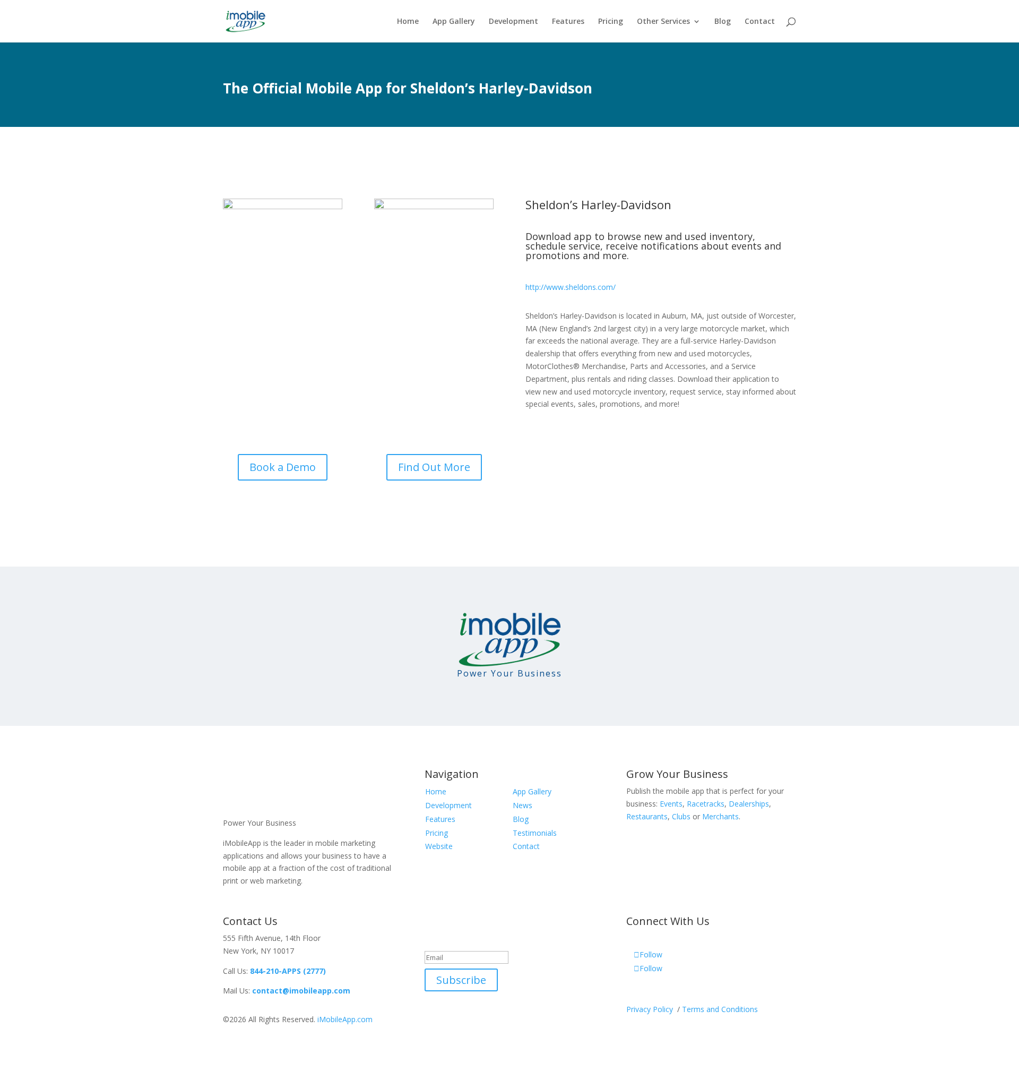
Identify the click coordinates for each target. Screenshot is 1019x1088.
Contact (760, 22)
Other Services (663, 22)
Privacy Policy (650, 1009)
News (522, 805)
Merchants (720, 816)
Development (513, 22)
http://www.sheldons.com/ (570, 287)
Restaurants (647, 816)
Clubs (681, 816)
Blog (722, 22)
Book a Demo (282, 467)
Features (568, 22)
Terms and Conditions (720, 1009)
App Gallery (454, 22)
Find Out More (434, 467)
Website (439, 846)
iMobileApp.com (345, 1019)
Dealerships (749, 804)
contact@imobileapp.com (301, 991)
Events (671, 804)
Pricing (610, 22)
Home (408, 22)
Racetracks (705, 804)
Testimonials (535, 833)
